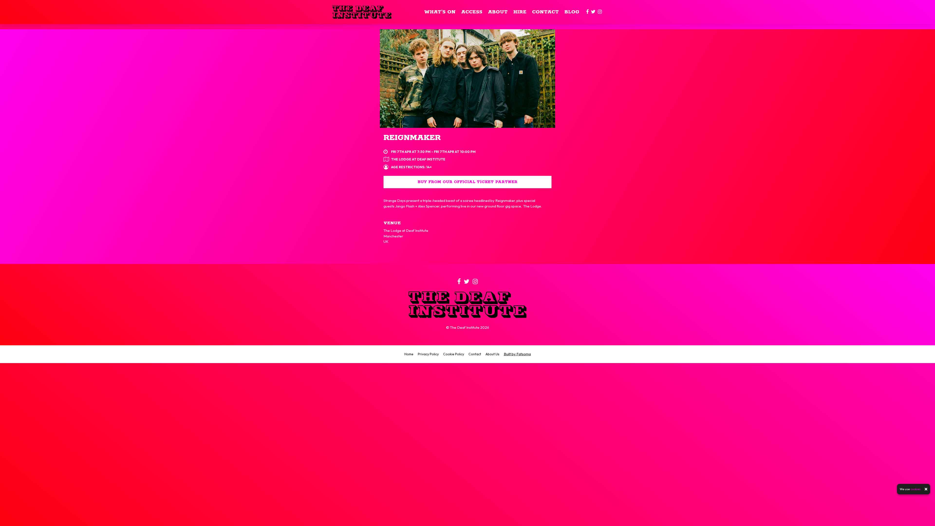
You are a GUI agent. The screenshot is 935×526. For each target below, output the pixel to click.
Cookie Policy (453, 354)
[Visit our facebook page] (587, 12)
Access (471, 12)
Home (408, 354)
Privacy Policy (428, 354)
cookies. (915, 489)
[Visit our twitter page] (593, 12)
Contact (545, 12)
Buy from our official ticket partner (467, 182)
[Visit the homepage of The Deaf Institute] (362, 12)
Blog (571, 12)
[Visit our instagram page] (600, 12)
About (498, 12)
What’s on (440, 12)
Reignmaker (412, 138)
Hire (519, 12)
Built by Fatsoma (517, 354)
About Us (492, 354)
